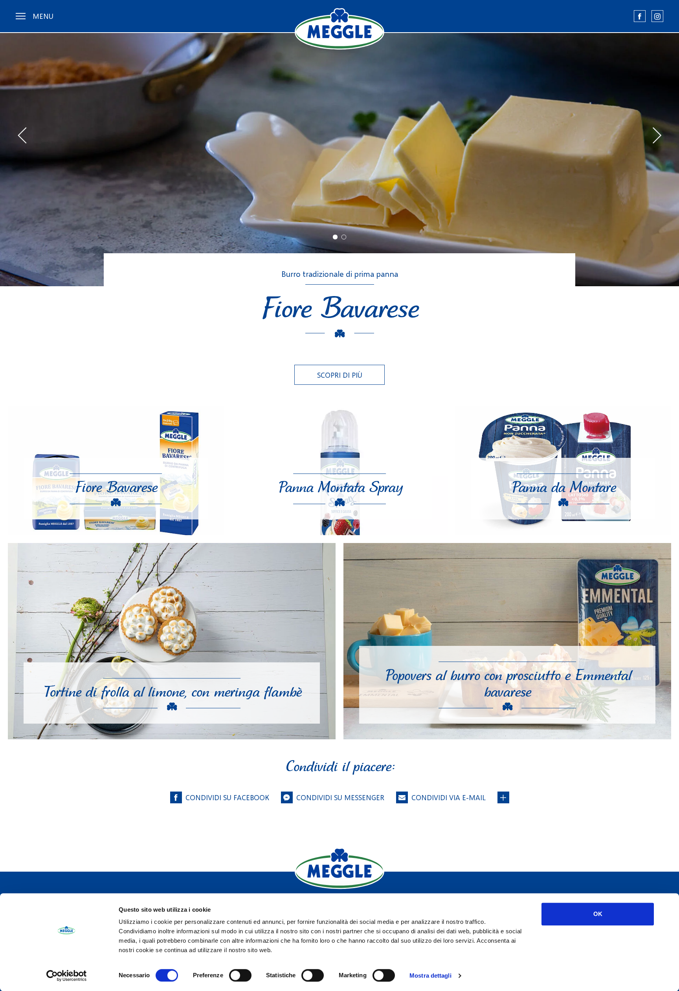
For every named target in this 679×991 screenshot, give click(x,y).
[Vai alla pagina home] (339, 29)
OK (597, 914)
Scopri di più (339, 375)
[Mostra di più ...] (503, 797)
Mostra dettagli (430, 975)
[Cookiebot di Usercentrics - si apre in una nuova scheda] (66, 976)
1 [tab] (335, 236)
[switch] (240, 975)
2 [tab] (343, 236)
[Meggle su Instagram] (657, 16)
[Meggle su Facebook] (640, 16)
